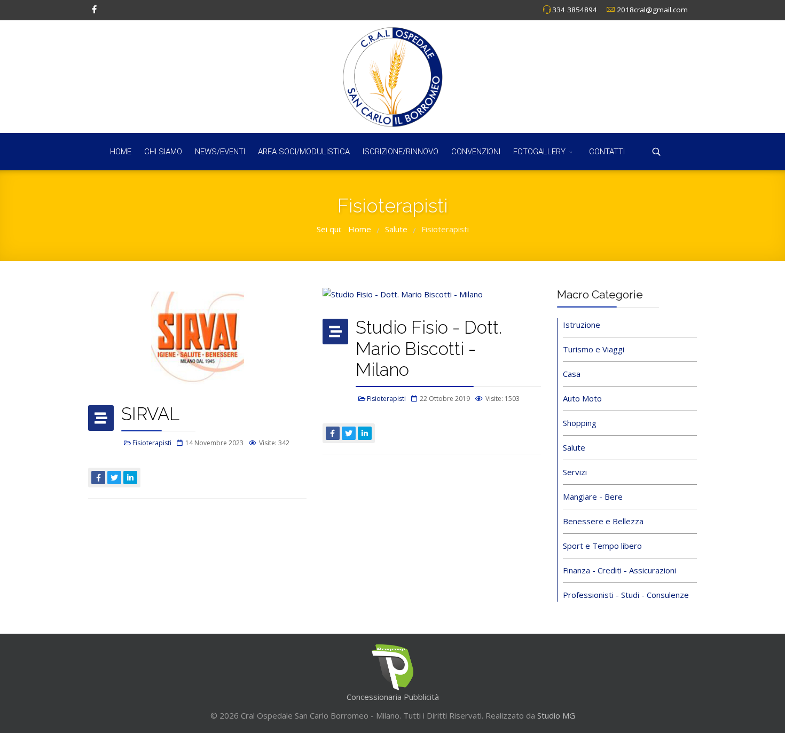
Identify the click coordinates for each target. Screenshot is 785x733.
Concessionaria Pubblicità (393, 696)
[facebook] (94, 9)
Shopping (579, 422)
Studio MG (555, 715)
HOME (120, 151)
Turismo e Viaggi (593, 349)
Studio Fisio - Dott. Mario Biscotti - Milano (429, 348)
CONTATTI (607, 151)
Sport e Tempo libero (602, 545)
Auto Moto (582, 398)
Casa (571, 373)
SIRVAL (150, 414)
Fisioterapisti (151, 442)
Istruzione (581, 324)
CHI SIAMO (163, 151)
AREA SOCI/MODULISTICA (304, 151)
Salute (574, 447)
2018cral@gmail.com (652, 9)
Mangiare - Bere (593, 496)
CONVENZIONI (475, 151)
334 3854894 (574, 9)
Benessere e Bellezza (603, 521)
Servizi (575, 472)
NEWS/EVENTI (220, 151)
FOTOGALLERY (539, 151)
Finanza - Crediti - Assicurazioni (619, 570)
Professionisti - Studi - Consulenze (626, 594)
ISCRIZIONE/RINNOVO (400, 151)
